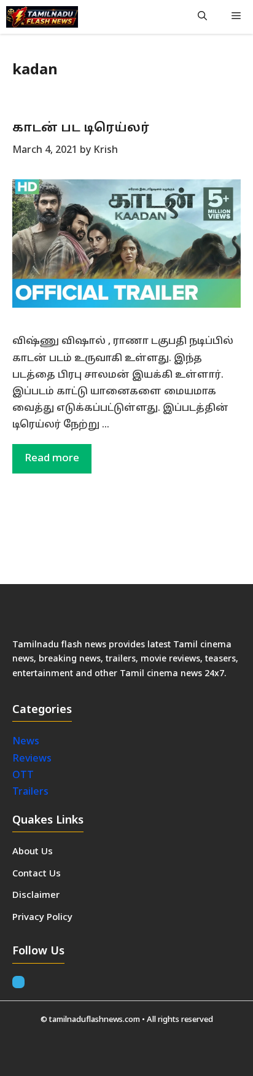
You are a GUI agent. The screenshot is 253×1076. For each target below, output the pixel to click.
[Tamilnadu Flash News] (42, 17)
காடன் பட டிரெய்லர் (80, 128)
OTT (23, 776)
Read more (52, 458)
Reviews (32, 759)
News (27, 742)
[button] (202, 17)
